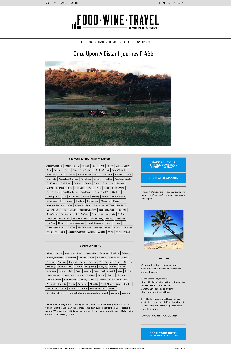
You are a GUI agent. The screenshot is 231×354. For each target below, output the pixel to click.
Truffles (71, 227)
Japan (78, 270)
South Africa (106, 284)
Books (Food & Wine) (82, 170)
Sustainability (97, 218)
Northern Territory (55, 205)
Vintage (128, 227)
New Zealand (70, 279)
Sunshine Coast (80, 218)
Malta (101, 275)
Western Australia (76, 231)
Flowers (97, 187)
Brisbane (50, 174)
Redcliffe (122, 209)
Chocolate (51, 178)
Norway (83, 279)
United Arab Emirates (56, 292)
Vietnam (126, 292)
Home (47, 3)
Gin (64, 196)
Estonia (92, 262)
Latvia (128, 270)
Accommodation (54, 165)
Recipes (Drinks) (68, 209)
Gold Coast (74, 196)
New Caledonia (53, 279)
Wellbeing (60, 231)
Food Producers (70, 192)
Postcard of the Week (103, 205)
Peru (88, 205)
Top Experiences (76, 222)
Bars (48, 170)
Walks (49, 231)
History (95, 196)
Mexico (110, 275)
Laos (120, 270)
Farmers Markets (64, 187)
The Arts (50, 222)
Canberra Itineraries (87, 174)
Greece (78, 266)
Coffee (109, 178)
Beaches (58, 170)
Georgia (128, 262)
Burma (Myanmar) (54, 257)
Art (102, 165)
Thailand (83, 288)
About (55, 3)
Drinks (88, 183)
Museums (105, 200)
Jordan (87, 270)
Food (106, 187)
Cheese (118, 174)
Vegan (108, 227)
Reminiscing (52, 214)
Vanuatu (115, 292)
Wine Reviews (123, 231)
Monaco (121, 275)
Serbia (72, 284)
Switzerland (52, 288)
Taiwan (72, 288)
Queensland (52, 209)
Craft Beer (66, 183)
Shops (94, 214)
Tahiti (63, 288)
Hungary (103, 266)
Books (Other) (102, 170)
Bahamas (103, 253)
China (91, 257)
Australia (69, 253)
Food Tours (86, 192)
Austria (80, 253)
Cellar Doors (106, 174)
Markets (80, 200)
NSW (69, 205)
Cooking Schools (123, 178)
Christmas (86, 178)
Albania (49, 253)
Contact (64, 3)
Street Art (51, 218)
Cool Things (52, 183)
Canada (82, 257)
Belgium (115, 253)
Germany (50, 266)
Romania (62, 284)
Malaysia (91, 275)
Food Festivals (53, 192)
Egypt (83, 262)
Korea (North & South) (104, 270)
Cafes (60, 174)
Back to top (178, 349)
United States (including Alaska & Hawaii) (89, 292)
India (122, 266)
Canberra (70, 174)
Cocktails (98, 178)
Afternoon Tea (72, 165)
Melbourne (92, 200)
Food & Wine (118, 187)
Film (89, 187)
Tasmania (120, 218)
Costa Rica (114, 257)
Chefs (128, 174)
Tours (108, 222)
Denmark (61, 262)
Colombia (101, 257)
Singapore (82, 284)
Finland (107, 262)
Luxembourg (68, 275)
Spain (118, 284)
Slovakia (94, 284)
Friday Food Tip (102, 192)
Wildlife (101, 231)
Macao (80, 275)
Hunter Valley (118, 196)
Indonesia (51, 270)
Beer (67, 170)
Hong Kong (90, 266)
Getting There (53, 196)
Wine (110, 231)
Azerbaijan (91, 253)
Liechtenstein (53, 275)
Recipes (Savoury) (87, 209)
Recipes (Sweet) (107, 209)
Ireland (62, 270)
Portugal (50, 284)
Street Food (64, 218)
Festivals (79, 187)
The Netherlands (98, 288)
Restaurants (67, 214)
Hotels (105, 196)
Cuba (124, 257)
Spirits (121, 214)
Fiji (100, 262)
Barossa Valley (122, 165)
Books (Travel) (118, 170)
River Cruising (82, 214)
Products (121, 205)
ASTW (110, 165)
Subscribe (74, 3)
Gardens (116, 192)
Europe (120, 183)
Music (116, 200)
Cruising (78, 183)
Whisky (91, 231)
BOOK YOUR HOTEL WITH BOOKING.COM (163, 334)
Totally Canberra (95, 222)
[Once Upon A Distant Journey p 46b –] (108, 145)
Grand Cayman (65, 266)
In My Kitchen (66, 200)
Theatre (62, 222)
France (117, 262)
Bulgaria (126, 253)
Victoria (118, 227)
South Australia (107, 214)
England (73, 262)
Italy (70, 270)
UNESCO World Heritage (90, 227)
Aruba (59, 253)
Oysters (79, 205)
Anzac (95, 165)
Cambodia (71, 257)
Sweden (127, 284)
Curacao (50, 262)
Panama (102, 279)
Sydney (109, 218)
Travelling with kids (55, 227)
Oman (93, 279)
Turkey (112, 288)
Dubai (96, 183)
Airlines (85, 165)
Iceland (113, 266)
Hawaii (86, 196)
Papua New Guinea (118, 279)
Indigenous (51, 200)
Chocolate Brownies (68, 178)
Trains (117, 222)
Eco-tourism (108, 183)
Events (49, 187)
